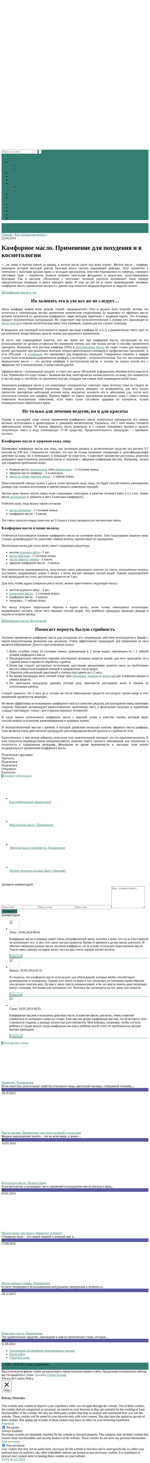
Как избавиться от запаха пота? (30, 802)
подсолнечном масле (90, 347)
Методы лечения (20, 183)
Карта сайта (17, 1354)
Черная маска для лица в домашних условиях (32, 1233)
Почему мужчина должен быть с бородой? (37, 870)
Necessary (12, 1427)
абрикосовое (63, 469)
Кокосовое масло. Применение (22, 1333)
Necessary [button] (8, 1423)
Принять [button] (40, 1375)
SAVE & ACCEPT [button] (14, 1459)
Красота (14, 176)
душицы (93, 676)
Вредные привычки (30, 190)
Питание (15, 162)
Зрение (22, 187)
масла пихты (10, 323)
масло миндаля (19, 555)
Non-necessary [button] (11, 1441)
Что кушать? (25, 169)
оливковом (35, 354)
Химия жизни (18, 179)
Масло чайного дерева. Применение (26, 1283)
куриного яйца (29, 552)
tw (3, 155)
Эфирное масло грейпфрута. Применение (37, 847)
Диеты (13, 172)
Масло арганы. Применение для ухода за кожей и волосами (41, 1132)
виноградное (38, 469)
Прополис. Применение (18, 1082)
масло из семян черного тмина (29, 476)
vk (6, 155)
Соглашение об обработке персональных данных (42, 1350)
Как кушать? (25, 165)
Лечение (15, 204)
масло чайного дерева (23, 559)
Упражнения (17, 194)
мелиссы (108, 676)
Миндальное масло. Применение (31, 825)
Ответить (16, 956)
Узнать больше (56, 1375)
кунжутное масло (21, 593)
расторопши (18, 497)
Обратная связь (19, 1357)
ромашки (80, 676)
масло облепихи (20, 510)
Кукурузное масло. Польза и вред (24, 1183)
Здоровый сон (18, 197)
